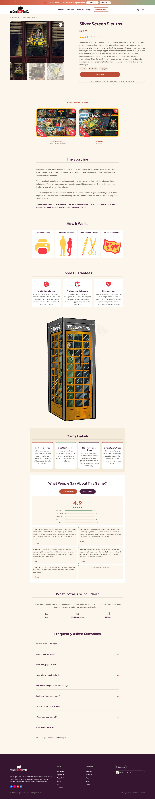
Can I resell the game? (45, 727)
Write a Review (87, 491)
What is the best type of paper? (48, 706)
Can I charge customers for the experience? (53, 738)
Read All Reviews (68, 491)
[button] (60, 25)
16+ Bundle (98, 141)
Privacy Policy (126, 793)
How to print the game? (45, 654)
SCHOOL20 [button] (92, 2)
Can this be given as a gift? (46, 717)
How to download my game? (47, 644)
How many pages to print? (46, 664)
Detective (18, 17)
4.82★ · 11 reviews (95, 37)
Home (12, 17)
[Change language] (138, 10)
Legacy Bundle (56, 141)
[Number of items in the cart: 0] (143, 10)
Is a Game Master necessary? (48, 696)
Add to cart (100, 74)
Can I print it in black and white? (48, 675)
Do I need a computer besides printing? (52, 685)
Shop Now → (105, 2)
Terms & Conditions (138, 793)
